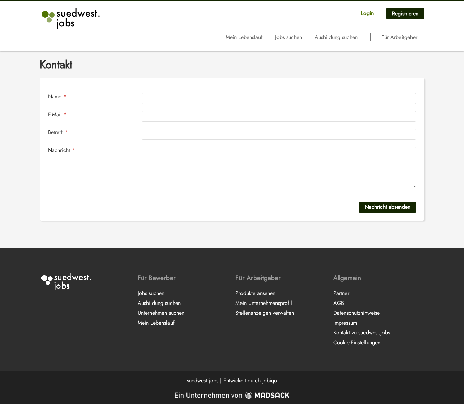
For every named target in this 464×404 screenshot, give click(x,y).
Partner (341, 293)
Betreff (58, 132)
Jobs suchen (288, 37)
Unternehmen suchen (161, 313)
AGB (338, 303)
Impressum (345, 323)
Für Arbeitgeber (399, 37)
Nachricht (61, 150)
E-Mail (57, 114)
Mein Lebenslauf (244, 37)
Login (367, 13)
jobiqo (269, 380)
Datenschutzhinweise (356, 313)
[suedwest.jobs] (71, 18)
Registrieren (405, 13)
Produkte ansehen (255, 293)
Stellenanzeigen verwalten (264, 313)
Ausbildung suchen (336, 37)
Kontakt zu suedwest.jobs (361, 332)
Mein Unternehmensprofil (263, 303)
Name (57, 96)
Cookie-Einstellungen (356, 342)
